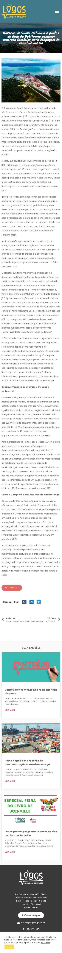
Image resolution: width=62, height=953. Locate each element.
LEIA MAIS (10, 710)
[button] (57, 11)
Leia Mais (45, 942)
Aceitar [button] (9, 947)
